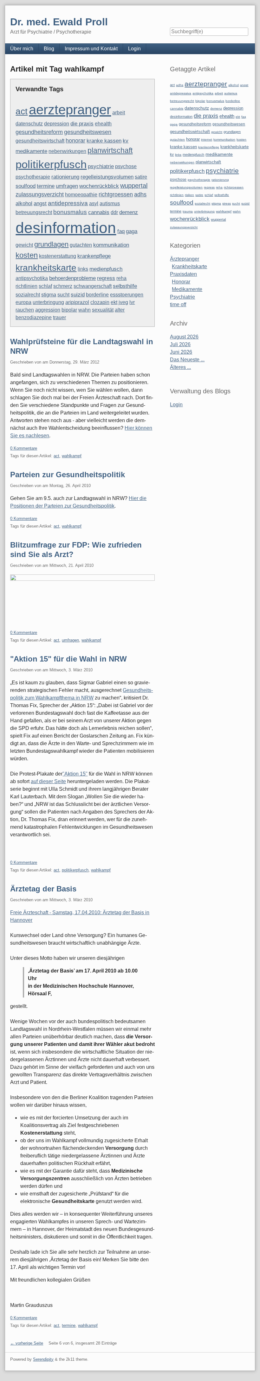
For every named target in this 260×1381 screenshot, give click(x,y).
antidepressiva (68, 203)
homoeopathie (81, 194)
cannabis (98, 212)
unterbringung (48, 302)
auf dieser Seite (48, 781)
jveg (123, 302)
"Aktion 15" (75, 773)
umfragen (67, 186)
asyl (93, 203)
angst (40, 203)
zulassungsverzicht (40, 194)
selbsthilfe (125, 286)
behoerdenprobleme (72, 278)
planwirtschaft (110, 150)
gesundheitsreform (39, 132)
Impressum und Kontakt (91, 48)
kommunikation (111, 245)
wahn (84, 310)
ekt (114, 302)
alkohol (24, 203)
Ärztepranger (184, 259)
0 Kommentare (23, 448)
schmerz (62, 286)
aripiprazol (77, 302)
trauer (59, 317)
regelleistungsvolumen (107, 177)
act (22, 111)
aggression (47, 310)
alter (120, 310)
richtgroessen (116, 194)
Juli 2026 (180, 344)
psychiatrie (101, 166)
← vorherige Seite (26, 1343)
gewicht (24, 245)
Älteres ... (180, 367)
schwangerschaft (93, 286)
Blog (49, 48)
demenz (128, 212)
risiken (189, 195)
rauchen (25, 310)
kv (125, 141)
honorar (75, 140)
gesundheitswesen (87, 132)
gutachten (81, 245)
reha (121, 278)
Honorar (181, 281)
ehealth (103, 123)
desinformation (66, 227)
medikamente (31, 151)
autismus (110, 203)
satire (141, 177)
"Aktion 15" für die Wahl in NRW (68, 659)
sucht (63, 294)
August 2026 (184, 336)
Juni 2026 (181, 352)
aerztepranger (70, 109)
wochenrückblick (99, 186)
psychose (126, 166)
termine (46, 186)
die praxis (82, 124)
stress (226, 203)
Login (134, 48)
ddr (114, 212)
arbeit (118, 112)
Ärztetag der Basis (43, 888)
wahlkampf (71, 455)
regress (106, 278)
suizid (78, 294)
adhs (140, 194)
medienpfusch (105, 269)
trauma (188, 211)
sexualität (103, 310)
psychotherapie (33, 177)
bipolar (69, 310)
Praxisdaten (183, 274)
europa (23, 302)
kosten (27, 255)
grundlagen (51, 244)
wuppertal (133, 185)
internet (206, 139)
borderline (97, 294)
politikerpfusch (51, 164)
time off (178, 304)
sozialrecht (28, 294)
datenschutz (29, 123)
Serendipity (43, 1359)
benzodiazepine (34, 317)
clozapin (99, 302)
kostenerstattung (57, 256)
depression (56, 123)
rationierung (65, 177)
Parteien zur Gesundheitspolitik (67, 474)
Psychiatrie (182, 297)
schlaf (45, 286)
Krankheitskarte (189, 266)
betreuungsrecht (34, 212)
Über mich (21, 48)
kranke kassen (104, 141)
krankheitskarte (46, 268)
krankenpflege (94, 256)
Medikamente (187, 289)
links (83, 269)
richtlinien (26, 286)
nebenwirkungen (67, 151)
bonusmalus (70, 212)
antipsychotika (32, 278)
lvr (132, 302)
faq (121, 231)
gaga (131, 231)
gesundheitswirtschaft (40, 140)
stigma (48, 294)
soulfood (26, 186)
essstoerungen (126, 294)
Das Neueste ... (187, 359)
